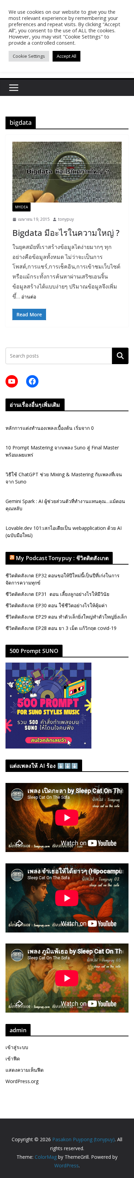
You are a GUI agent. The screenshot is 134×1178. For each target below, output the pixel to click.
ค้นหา (120, 355)
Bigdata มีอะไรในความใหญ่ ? (66, 232)
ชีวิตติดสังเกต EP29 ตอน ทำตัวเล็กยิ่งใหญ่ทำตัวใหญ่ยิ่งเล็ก (66, 616)
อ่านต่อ (28, 296)
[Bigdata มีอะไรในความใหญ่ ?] (67, 172)
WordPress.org (21, 1081)
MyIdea (21, 207)
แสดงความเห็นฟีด (24, 1070)
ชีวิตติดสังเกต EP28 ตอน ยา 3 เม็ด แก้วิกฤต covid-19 (60, 628)
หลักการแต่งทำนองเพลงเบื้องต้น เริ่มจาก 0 (49, 428)
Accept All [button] (66, 56)
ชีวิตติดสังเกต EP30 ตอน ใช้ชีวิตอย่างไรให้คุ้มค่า (56, 605)
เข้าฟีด (12, 1058)
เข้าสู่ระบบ (16, 1047)
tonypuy (66, 219)
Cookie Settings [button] (29, 56)
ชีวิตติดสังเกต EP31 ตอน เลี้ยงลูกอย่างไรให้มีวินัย (57, 594)
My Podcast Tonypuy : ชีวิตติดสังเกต (62, 558)
